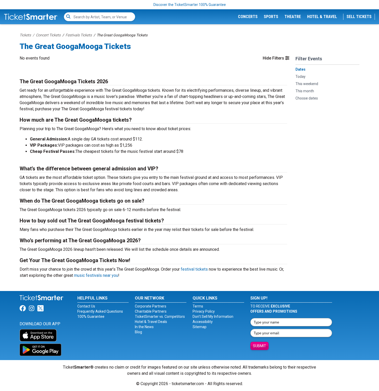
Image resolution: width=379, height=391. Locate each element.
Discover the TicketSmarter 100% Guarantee (189, 5)
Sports (271, 16)
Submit (259, 346)
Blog (138, 332)
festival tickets (194, 269)
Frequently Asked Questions (100, 311)
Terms (198, 306)
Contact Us (86, 306)
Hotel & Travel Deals (151, 322)
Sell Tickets (359, 16)
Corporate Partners (150, 306)
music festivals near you (96, 275)
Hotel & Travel (322, 16)
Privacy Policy (204, 311)
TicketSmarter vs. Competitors (160, 316)
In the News (144, 327)
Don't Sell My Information (213, 316)
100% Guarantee (90, 316)
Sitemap (200, 327)
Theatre (292, 16)
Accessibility (203, 322)
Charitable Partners (151, 311)
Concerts (248, 16)
